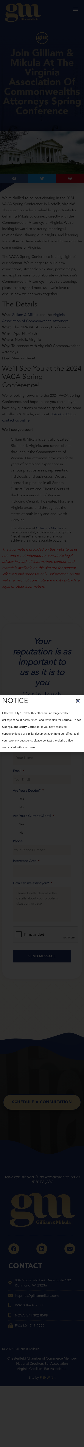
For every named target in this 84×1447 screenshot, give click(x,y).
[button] (78, 701)
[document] (42, 723)
